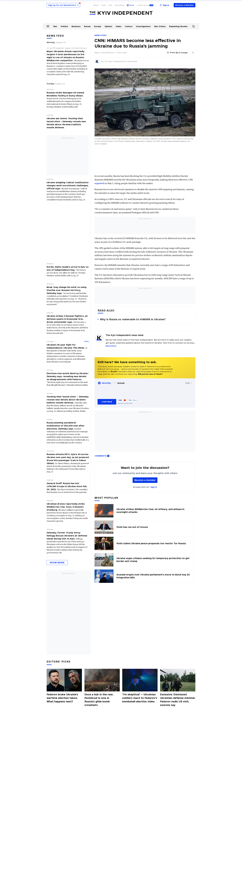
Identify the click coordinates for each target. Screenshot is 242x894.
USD (187, 383)
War (55, 26)
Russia (87, 26)
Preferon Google (179, 53)
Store (131, 5)
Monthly (106, 383)
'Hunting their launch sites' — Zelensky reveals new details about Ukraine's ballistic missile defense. (67, 399)
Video (118, 26)
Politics (64, 26)
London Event (143, 5)
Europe (97, 26)
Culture (128, 26)
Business (76, 26)
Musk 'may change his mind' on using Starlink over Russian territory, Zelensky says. (66, 290)
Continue (107, 402)
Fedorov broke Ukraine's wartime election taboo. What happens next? (62, 698)
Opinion (108, 26)
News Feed (100, 35)
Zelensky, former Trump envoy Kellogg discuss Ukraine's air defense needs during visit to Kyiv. (67, 535)
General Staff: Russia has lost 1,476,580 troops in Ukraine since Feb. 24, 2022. (67, 486)
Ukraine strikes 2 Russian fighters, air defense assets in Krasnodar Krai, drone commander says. (67, 319)
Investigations (143, 26)
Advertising (119, 5)
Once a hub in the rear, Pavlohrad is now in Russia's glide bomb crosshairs (98, 699)
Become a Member (184, 5)
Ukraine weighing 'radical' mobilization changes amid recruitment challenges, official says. (68, 185)
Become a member (145, 480)
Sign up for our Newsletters (63, 5)
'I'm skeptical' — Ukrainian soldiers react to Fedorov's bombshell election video (139, 698)
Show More (57, 562)
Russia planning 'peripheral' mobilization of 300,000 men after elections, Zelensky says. (65, 426)
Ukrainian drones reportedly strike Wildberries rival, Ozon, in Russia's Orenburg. (66, 507)
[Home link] (121, 13)
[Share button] (192, 52)
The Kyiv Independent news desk (120, 61)
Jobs (110, 5)
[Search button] (193, 26)
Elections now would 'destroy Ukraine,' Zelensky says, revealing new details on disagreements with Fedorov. (68, 376)
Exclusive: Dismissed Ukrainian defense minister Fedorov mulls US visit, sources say (177, 699)
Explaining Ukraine (178, 26)
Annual (120, 383)
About (96, 5)
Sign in (153, 487)
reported (99, 183)
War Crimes (160, 26)
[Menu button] (48, 26)
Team (103, 5)
